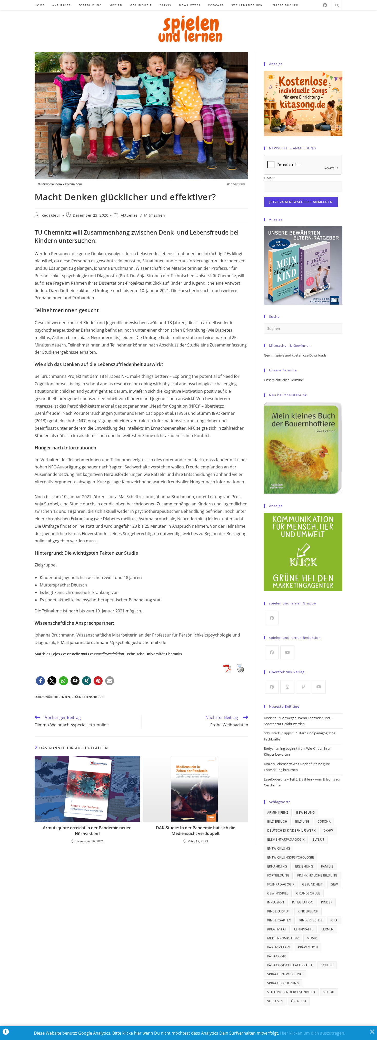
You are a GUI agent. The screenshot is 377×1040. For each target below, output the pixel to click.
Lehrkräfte (303, 929)
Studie (329, 992)
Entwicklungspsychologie (290, 857)
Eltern (318, 839)
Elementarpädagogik (285, 839)
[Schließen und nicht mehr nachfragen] (372, 1032)
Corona (324, 821)
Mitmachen (154, 215)
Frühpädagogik (280, 884)
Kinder (326, 902)
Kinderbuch (308, 911)
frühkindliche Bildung (317, 875)
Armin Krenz (277, 812)
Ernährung (277, 866)
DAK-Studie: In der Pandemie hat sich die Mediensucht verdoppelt (195, 830)
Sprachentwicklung (285, 974)
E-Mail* (269, 178)
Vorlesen (275, 1001)
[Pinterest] (303, 687)
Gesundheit (312, 884)
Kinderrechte (311, 920)
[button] (40, 680)
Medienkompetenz (283, 938)
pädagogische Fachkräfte (290, 965)
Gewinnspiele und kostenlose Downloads (295, 355)
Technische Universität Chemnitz (154, 653)
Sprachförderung (283, 983)
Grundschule (308, 893)
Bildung (302, 821)
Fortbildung (278, 875)
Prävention (308, 947)
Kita (334, 920)
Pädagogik (276, 956)
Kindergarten (279, 920)
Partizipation (278, 947)
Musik (312, 938)
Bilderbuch (277, 821)
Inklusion (275, 902)
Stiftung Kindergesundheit (291, 992)
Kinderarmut (278, 911)
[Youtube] (287, 652)
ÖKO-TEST (298, 1001)
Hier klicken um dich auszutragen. (312, 1033)
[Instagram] (287, 687)
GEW (334, 884)
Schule (327, 965)
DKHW (328, 830)
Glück (76, 697)
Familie (327, 866)
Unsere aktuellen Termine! (284, 380)
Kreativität (276, 929)
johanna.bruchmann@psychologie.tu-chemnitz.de (118, 642)
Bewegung (305, 812)
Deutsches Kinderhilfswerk (291, 830)
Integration (302, 902)
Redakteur (51, 215)
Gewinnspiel (277, 893)
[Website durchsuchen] (337, 5)
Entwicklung (278, 848)
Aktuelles (129, 215)
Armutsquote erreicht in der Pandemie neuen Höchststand (87, 830)
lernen (327, 929)
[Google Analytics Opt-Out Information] (6, 1032)
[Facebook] (325, 5)
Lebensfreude (92, 697)
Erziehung (304, 866)
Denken (64, 697)
